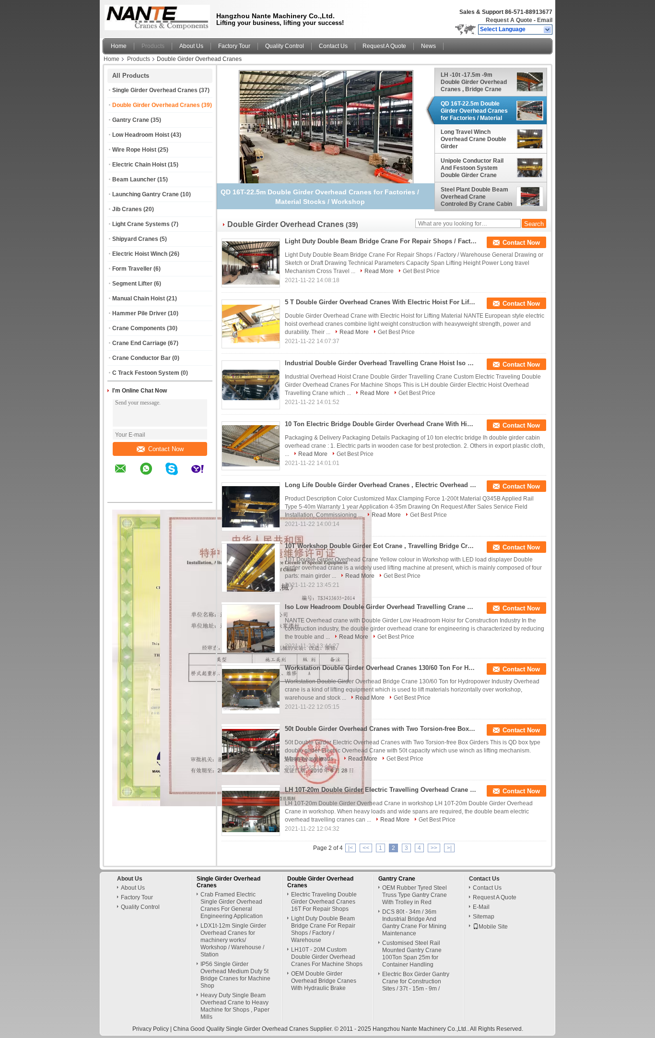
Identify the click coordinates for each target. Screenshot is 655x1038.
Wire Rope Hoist (134, 149)
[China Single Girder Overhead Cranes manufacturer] (155, 17)
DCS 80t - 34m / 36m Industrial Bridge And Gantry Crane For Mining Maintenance (414, 922)
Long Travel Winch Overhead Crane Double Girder (473, 139)
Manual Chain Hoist (138, 298)
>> (434, 848)
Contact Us (333, 46)
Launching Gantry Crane (145, 194)
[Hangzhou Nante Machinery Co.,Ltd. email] (127, 475)
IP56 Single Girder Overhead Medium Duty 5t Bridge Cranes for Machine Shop (235, 975)
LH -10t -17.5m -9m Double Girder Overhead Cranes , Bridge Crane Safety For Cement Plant (474, 82)
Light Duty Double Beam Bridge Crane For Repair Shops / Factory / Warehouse (381, 241)
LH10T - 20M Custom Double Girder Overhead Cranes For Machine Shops (327, 956)
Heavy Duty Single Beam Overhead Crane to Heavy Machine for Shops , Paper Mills (234, 1006)
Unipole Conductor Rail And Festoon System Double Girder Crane (472, 168)
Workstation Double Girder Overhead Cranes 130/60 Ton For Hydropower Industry (381, 667)
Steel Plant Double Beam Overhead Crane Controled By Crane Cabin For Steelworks (476, 196)
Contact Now (166, 449)
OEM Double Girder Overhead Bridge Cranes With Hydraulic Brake (323, 980)
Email (544, 20)
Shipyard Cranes (135, 239)
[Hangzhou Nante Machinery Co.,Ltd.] (548, 29)
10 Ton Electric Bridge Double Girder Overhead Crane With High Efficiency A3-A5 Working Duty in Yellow (381, 424)
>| (449, 848)
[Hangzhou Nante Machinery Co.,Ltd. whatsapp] (152, 475)
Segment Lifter (132, 283)
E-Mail (481, 907)
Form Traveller (132, 268)
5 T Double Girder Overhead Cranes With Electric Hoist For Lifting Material (381, 302)
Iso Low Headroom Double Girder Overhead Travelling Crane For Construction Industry (381, 606)
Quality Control (284, 46)
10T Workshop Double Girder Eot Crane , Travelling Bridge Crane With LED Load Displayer (381, 545)
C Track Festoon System (145, 373)
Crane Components (138, 328)
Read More (379, 271)
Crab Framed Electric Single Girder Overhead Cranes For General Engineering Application (231, 905)
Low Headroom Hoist (140, 134)
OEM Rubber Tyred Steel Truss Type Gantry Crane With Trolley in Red (414, 895)
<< (366, 848)
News (428, 46)
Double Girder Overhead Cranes (156, 105)
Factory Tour (234, 46)
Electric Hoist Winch (139, 254)
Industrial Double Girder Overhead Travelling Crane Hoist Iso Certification (381, 363)
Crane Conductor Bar (141, 358)
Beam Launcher (134, 179)
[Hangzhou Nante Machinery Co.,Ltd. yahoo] (203, 475)
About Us (191, 46)
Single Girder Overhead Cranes (155, 90)
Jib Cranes (127, 209)
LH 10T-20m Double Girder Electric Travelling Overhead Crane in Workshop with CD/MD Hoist (381, 789)
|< (350, 848)
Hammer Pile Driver (139, 313)
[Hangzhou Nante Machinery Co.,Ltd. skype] (177, 475)
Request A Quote (509, 20)
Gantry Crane (130, 120)
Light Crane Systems (141, 224)
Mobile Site (493, 926)
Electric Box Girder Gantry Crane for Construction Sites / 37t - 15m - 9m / (415, 981)
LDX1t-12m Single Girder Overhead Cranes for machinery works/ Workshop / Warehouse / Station (233, 940)
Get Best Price (421, 271)
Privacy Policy (150, 1029)
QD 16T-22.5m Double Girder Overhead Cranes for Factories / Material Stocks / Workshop (474, 110)
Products (152, 46)
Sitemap (483, 916)
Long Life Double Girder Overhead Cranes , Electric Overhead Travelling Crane (381, 485)
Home (119, 46)
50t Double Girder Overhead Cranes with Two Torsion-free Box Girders (381, 728)
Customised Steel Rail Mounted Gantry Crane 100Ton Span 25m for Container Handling (412, 954)
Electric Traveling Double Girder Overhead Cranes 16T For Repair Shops (324, 901)
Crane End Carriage (139, 343)
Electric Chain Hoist (139, 164)
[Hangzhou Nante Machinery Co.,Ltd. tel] (121, 494)
